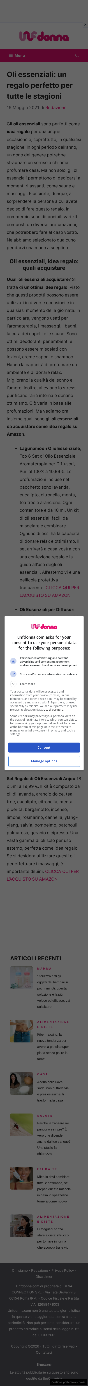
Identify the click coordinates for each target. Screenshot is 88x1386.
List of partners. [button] (54, 710)
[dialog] (44, 693)
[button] (44, 684)
